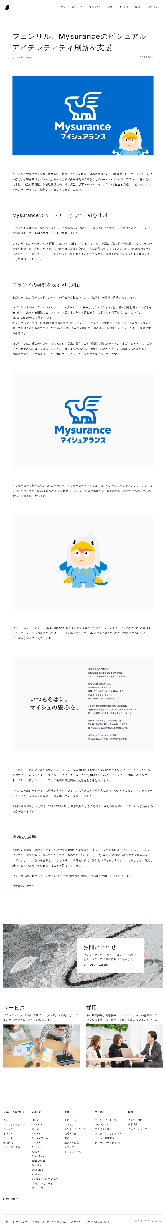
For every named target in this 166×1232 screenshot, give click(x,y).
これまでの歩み (11, 1147)
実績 (110, 7)
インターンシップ (137, 1129)
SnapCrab (37, 1169)
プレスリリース (22, 57)
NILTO (35, 1119)
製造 (67, 1138)
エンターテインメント (77, 1129)
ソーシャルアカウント (97, 1221)
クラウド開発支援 (104, 1138)
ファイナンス (72, 1124)
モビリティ (71, 1119)
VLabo (35, 1151)
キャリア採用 (135, 1119)
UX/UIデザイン (103, 1124)
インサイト (9, 1133)
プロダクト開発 (103, 1129)
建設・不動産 (72, 1142)
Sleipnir (35, 1142)
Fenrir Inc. (7, 7)
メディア (69, 1147)
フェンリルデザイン (14, 1124)
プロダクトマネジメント (108, 1133)
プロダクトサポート (42, 1183)
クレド (7, 1119)
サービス (124, 7)
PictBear (36, 1174)
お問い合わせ (153, 7)
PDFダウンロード (23, 885)
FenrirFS (36, 1165)
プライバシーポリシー (15, 1221)
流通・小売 (71, 1133)
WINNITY (36, 1124)
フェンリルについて (72, 7)
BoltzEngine (38, 1160)
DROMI (35, 1129)
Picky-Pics (37, 1156)
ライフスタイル (73, 1151)
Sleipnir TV (37, 1133)
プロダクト (95, 7)
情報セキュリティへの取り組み (49, 1221)
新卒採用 (133, 1124)
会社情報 (8, 1142)
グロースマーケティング (108, 1142)
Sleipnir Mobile (40, 1138)
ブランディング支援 (106, 1119)
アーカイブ (37, 1188)
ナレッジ (8, 1129)
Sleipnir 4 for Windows (44, 1178)
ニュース (8, 1138)
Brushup (36, 1147)
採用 (137, 7)
